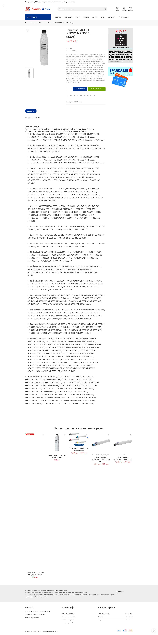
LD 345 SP (62, 226)
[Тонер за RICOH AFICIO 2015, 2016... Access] (35, 501)
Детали (30, 111)
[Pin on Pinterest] (81, 95)
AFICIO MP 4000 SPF (90, 347)
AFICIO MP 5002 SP (53, 350)
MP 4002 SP (32, 140)
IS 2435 (56, 137)
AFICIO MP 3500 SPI (85, 365)
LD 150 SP (67, 229)
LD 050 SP (72, 226)
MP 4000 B (94, 134)
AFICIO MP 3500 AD (54, 362)
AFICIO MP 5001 (88, 341)
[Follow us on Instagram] (120, 593)
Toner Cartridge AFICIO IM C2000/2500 (79, 449)
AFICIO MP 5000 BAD (74, 344)
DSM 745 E (32, 171)
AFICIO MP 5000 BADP (71, 347)
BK (74, 435)
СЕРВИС (86, 17)
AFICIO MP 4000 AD (36, 341)
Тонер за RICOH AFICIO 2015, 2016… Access (35, 574)
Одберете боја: (73, 432)
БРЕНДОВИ (68, 17)
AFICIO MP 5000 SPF (87, 359)
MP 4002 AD (87, 140)
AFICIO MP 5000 (68, 371)
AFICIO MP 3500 (69, 365)
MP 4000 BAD (94, 180)
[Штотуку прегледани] (154, 631)
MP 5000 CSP (33, 174)
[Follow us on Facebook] (117, 593)
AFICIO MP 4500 (86, 353)
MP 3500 (31, 183)
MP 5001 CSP (33, 137)
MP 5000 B (81, 137)
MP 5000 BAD (53, 134)
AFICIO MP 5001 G (53, 356)
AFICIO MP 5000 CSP (69, 338)
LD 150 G (58, 229)
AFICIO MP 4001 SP (85, 356)
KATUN (124, 455)
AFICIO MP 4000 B (53, 347)
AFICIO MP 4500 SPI (72, 341)
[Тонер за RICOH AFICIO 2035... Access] (57, 443)
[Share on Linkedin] (84, 95)
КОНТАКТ (111, 17)
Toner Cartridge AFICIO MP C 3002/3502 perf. (101, 459)
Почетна (27, 23)
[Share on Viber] (91, 95)
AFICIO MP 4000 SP (36, 350)
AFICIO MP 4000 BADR (37, 365)
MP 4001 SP (65, 134)
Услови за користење (68, 614)
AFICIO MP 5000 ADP (51, 371)
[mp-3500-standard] (44, 47)
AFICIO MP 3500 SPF (36, 368)
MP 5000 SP (78, 171)
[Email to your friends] (94, 95)
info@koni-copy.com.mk (32, 617)
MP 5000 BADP (46, 137)
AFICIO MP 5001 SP (70, 350)
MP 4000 (74, 134)
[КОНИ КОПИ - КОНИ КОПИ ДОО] (37, 9)
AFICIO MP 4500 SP (56, 344)
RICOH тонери (42, 23)
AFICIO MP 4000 (69, 356)
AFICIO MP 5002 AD (87, 350)
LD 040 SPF (100, 226)
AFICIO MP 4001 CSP (36, 353)
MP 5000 (90, 137)
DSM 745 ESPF (51, 168)
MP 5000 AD (76, 177)
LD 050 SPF (83, 229)
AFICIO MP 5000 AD (36, 347)
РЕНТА (78, 17)
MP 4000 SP (45, 180)
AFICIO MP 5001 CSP (54, 341)
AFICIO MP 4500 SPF (92, 344)
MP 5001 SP (84, 134)
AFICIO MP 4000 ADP (50, 338)
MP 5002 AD (54, 140)
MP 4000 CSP (33, 180)
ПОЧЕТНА (58, 17)
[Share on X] (74, 95)
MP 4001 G (63, 180)
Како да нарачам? (67, 623)
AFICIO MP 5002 (54, 365)
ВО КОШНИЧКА (80, 89)
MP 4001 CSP (98, 140)
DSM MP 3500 (64, 177)
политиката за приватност (53, 592)
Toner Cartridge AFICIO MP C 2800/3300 (123, 458)
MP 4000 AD (85, 304)
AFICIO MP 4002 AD (36, 356)
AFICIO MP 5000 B (71, 362)
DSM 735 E (67, 171)
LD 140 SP (40, 229)
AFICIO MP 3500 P (70, 368)
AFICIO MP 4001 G (87, 368)
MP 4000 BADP (74, 140)
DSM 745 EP (81, 168)
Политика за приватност (69, 617)
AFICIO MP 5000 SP (69, 359)
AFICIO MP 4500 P (71, 353)
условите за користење (38, 592)
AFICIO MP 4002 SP (54, 353)
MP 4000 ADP (73, 304)
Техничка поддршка (67, 620)
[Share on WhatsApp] (88, 95)
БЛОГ (103, 17)
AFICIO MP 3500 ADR (36, 362)
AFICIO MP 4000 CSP (89, 362)
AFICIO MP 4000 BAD (36, 359)
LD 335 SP (89, 226)
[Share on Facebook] (78, 95)
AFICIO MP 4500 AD (87, 338)
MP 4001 (72, 137)
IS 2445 (64, 140)
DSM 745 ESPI (43, 171)
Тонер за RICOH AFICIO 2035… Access (57, 456)
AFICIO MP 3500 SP (54, 368)
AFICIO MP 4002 (34, 371)
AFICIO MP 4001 (53, 359)
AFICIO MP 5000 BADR (37, 344)
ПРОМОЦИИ (125, 17)
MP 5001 (63, 137)
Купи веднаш (96, 89)
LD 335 (75, 229)
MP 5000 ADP (88, 177)
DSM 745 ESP (93, 168)
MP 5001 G (44, 174)
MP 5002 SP (43, 140)
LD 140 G (31, 229)
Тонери (34, 23)
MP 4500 (83, 180)
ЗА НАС (94, 17)
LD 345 (54, 226)
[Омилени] (27, 30)
